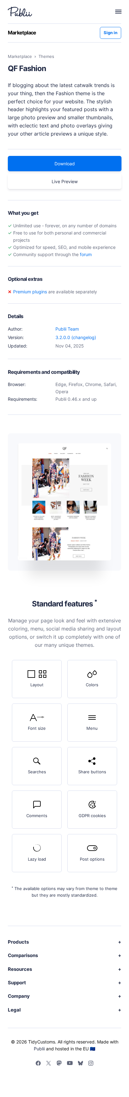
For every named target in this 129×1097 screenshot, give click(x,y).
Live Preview (65, 181)
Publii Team (67, 329)
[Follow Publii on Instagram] (90, 1064)
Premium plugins (30, 291)
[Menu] (114, 11)
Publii (39, 1048)
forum (86, 254)
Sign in (110, 32)
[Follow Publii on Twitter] (48, 1064)
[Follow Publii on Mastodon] (59, 1064)
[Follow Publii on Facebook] (38, 1064)
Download (64, 163)
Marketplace (22, 32)
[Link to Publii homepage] (20, 12)
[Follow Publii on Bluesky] (80, 1064)
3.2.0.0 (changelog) (75, 337)
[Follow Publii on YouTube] (70, 1064)
